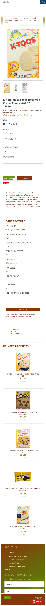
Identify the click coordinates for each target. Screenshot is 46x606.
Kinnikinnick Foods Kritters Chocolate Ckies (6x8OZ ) (23, 413)
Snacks (25, 18)
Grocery (16, 18)
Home (7, 18)
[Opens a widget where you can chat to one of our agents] (37, 602)
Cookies (35, 18)
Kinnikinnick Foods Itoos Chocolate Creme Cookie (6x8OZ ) (23, 490)
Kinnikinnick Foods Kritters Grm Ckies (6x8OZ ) (23, 451)
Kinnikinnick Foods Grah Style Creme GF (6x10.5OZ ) (23, 528)
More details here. (26, 115)
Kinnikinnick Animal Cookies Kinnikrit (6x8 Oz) (23, 375)
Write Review (23, 309)
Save (7, 183)
